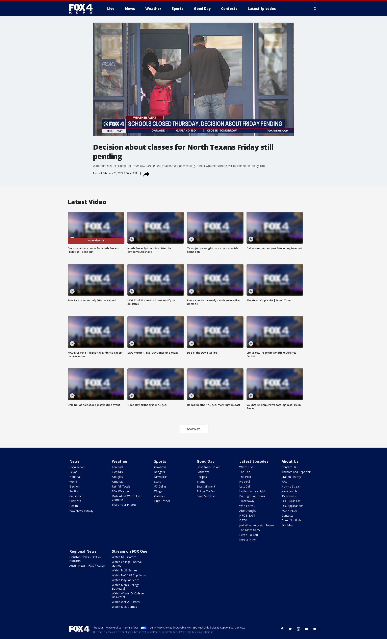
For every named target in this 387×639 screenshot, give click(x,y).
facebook (282, 629)
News (74, 461)
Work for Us (289, 491)
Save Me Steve (206, 496)
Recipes (202, 477)
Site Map (287, 525)
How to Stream (292, 486)
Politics (74, 491)
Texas (73, 472)
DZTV (243, 520)
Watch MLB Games (124, 570)
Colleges (159, 496)
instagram (298, 629)
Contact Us (289, 467)
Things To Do (206, 491)
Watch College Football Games (127, 563)
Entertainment (206, 486)
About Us (290, 461)
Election (74, 486)
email (314, 629)
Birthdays (203, 472)
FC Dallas (160, 486)
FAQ (284, 481)
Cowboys (160, 467)
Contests (287, 515)
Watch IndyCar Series (125, 580)
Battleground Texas (252, 496)
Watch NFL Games (124, 557)
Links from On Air (208, 467)
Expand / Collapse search (315, 9)
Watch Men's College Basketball (125, 586)
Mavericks (160, 477)
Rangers (159, 472)
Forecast (117, 467)
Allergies (117, 477)
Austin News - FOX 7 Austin (87, 565)
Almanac (117, 481)
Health (73, 506)
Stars (157, 481)
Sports (160, 461)
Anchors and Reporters (297, 472)
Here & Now (247, 540)
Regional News (82, 551)
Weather (120, 461)
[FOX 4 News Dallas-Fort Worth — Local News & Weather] (82, 9)
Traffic (201, 481)
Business (75, 501)
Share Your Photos (124, 504)
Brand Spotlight (292, 520)
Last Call (244, 486)
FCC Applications (292, 506)
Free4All (244, 481)
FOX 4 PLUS (289, 511)
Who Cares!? (247, 506)
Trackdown (246, 501)
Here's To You (248, 535)
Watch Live (246, 467)
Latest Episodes (253, 461)
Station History (291, 477)
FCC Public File (291, 501)
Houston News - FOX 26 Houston (85, 559)
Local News (77, 467)
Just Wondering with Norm (256, 525)
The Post (245, 477)
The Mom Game (250, 530)
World (73, 481)
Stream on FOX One (129, 551)
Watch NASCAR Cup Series (129, 575)
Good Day (205, 461)
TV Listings (289, 496)
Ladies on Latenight (252, 491)
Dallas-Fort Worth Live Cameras (126, 498)
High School (162, 501)
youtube (306, 629)
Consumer (76, 496)
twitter (290, 629)
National (74, 477)
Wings (158, 491)
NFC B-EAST (247, 515)
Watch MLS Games (124, 607)
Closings (117, 472)
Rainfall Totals (121, 486)
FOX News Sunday (81, 511)
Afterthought (247, 511)
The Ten (244, 472)
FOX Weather (120, 491)
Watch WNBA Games (126, 602)
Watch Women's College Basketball (128, 595)
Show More (193, 428)
